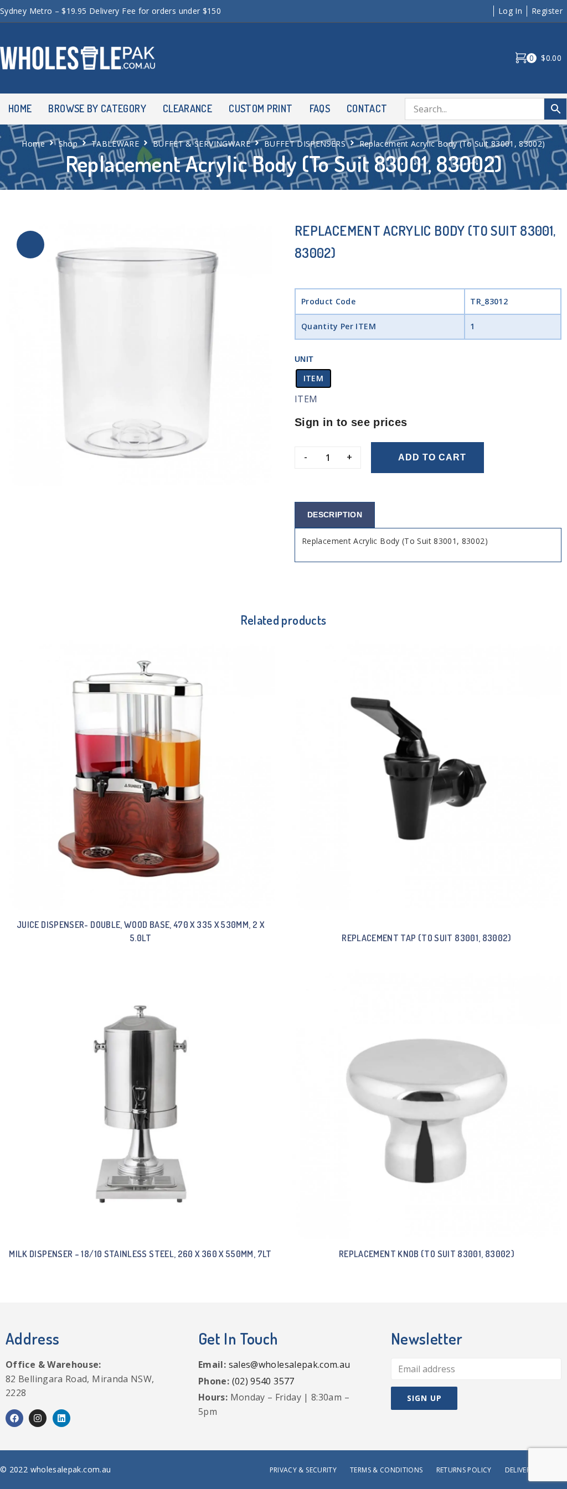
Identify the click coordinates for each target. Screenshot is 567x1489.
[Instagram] (38, 1418)
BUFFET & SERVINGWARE (201, 143)
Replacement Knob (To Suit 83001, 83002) (426, 1253)
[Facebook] (14, 1418)
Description (334, 514)
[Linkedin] (61, 1418)
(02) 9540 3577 (263, 1381)
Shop (68, 143)
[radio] (313, 378)
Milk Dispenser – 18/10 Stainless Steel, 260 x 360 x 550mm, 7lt (140, 1253)
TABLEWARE (115, 143)
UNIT (304, 359)
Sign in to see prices (351, 422)
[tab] (335, 515)
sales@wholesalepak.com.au (289, 1364)
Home (33, 143)
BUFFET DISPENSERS (305, 143)
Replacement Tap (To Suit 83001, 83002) (427, 937)
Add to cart (432, 457)
